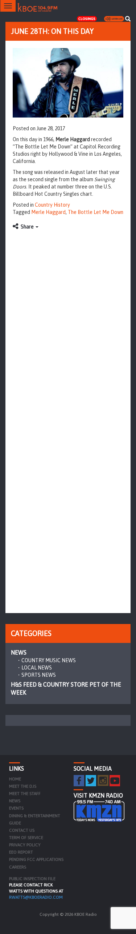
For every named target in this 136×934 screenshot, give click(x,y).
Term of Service (26, 837)
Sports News (38, 675)
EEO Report (21, 852)
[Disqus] (68, 325)
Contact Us (21, 830)
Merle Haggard (48, 212)
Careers (17, 867)
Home (15, 779)
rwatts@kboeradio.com (36, 897)
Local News (36, 668)
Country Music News (48, 660)
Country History (52, 205)
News (18, 652)
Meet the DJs (22, 786)
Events (16, 808)
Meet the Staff (25, 793)
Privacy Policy (25, 844)
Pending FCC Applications (36, 859)
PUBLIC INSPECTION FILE (32, 878)
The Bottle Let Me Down (95, 212)
